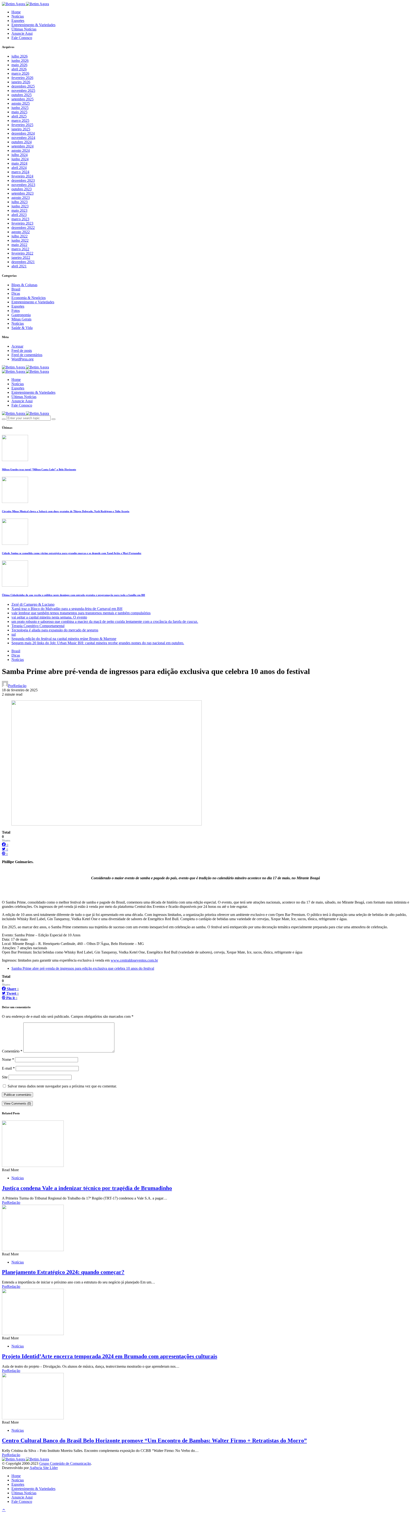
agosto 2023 (20, 198)
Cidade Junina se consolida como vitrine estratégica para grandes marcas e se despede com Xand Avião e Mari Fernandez (71, 553)
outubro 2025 (21, 95)
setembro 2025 (22, 99)
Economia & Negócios (28, 298)
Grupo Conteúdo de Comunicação (65, 1463)
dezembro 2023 (23, 180)
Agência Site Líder (43, 1468)
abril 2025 (19, 116)
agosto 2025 (20, 103)
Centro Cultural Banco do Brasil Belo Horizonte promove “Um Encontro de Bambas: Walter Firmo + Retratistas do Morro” (154, 1440)
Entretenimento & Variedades (33, 25)
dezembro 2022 (23, 228)
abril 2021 (19, 266)
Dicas (15, 293)
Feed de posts (21, 351)
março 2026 (20, 73)
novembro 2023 (23, 185)
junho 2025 (20, 108)
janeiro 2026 (20, 82)
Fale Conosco (21, 38)
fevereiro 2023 (22, 223)
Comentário (12, 1051)
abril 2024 (19, 168)
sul (13, 634)
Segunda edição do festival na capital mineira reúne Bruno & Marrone (63, 639)
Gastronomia (21, 315)
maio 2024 (19, 163)
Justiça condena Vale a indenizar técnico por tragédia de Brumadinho (87, 1188)
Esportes (17, 21)
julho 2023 (19, 202)
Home (16, 12)
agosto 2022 (20, 232)
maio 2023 (19, 210)
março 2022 (20, 249)
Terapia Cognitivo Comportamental (37, 626)
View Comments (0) (17, 1103)
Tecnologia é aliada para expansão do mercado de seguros (54, 630)
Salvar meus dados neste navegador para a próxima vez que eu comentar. (62, 1086)
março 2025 (20, 120)
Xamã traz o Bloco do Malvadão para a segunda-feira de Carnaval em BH (66, 609)
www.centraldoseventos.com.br (134, 960)
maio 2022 (19, 245)
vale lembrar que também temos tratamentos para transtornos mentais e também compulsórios (81, 613)
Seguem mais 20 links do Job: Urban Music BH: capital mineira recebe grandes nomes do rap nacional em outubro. (97, 643)
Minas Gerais (21, 319)
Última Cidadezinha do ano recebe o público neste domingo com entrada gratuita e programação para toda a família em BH (73, 595)
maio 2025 (19, 112)
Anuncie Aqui (22, 33)
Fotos (15, 311)
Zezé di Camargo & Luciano (32, 604)
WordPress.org (22, 359)
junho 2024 (20, 159)
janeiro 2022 (20, 258)
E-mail (8, 1068)
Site (5, 1077)
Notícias (17, 16)
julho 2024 (19, 155)
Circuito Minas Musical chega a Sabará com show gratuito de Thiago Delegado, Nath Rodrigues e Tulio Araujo (65, 511)
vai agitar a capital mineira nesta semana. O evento (49, 617)
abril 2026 (19, 69)
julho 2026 (19, 56)
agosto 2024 (20, 150)
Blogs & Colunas (24, 285)
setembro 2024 (22, 146)
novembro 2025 (23, 90)
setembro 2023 (22, 193)
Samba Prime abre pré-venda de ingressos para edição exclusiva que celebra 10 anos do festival (82, 968)
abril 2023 (19, 215)
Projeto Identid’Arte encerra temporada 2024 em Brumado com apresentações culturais (109, 1356)
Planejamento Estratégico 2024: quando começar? (63, 1272)
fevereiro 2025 (22, 125)
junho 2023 (20, 206)
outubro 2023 (21, 189)
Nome (8, 1059)
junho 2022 (20, 240)
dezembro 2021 (23, 262)
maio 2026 (19, 65)
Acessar (17, 346)
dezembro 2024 (23, 133)
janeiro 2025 (20, 129)
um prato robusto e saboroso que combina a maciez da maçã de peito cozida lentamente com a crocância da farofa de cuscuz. (104, 621)
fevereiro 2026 (22, 78)
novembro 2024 (23, 138)
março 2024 (20, 172)
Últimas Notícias (23, 29)
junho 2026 (20, 61)
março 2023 (20, 219)
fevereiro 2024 (22, 176)
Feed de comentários (26, 355)
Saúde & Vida (22, 328)
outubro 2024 (21, 142)
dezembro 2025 (23, 86)
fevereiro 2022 (22, 253)
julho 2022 (19, 236)
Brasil (15, 289)
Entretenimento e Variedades (32, 302)
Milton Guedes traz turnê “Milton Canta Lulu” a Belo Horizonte (39, 469)
